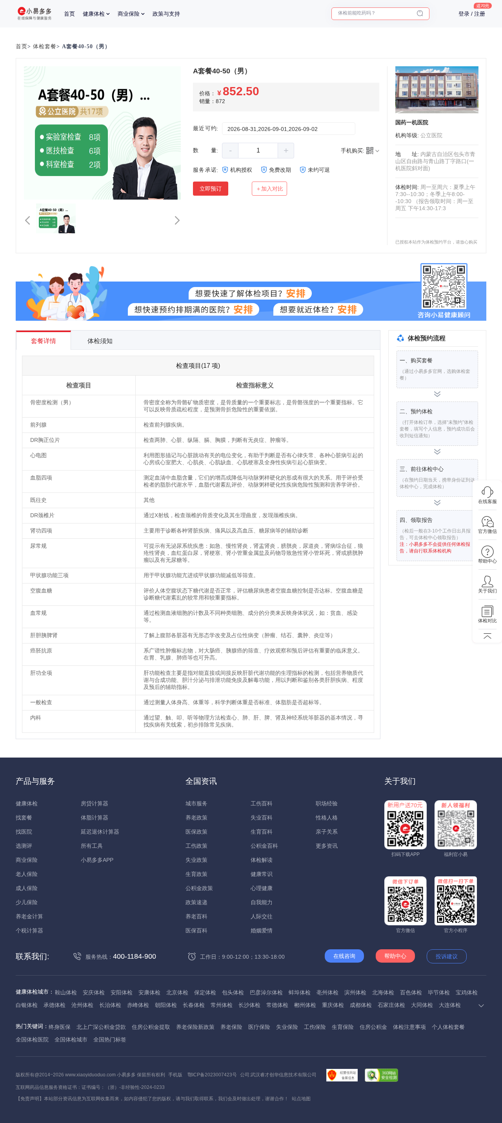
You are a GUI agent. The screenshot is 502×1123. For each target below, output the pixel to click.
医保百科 (196, 930)
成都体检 (361, 1005)
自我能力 (262, 902)
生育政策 (196, 874)
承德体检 (54, 1005)
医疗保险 (259, 1027)
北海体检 (383, 992)
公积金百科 (264, 846)
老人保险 (27, 874)
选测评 (24, 846)
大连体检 (450, 1005)
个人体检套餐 (448, 1027)
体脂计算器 (94, 817)
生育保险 (343, 1027)
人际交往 (262, 916)
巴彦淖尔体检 (266, 992)
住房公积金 (373, 1027)
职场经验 (327, 803)
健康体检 (94, 14)
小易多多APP (97, 860)
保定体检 (205, 992)
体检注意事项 (409, 1027)
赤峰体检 (138, 1005)
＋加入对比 (269, 188)
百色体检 (411, 992)
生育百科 (262, 832)
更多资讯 (327, 846)
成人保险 (27, 888)
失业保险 (287, 1027)
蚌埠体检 (300, 992)
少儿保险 (27, 902)
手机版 (175, 1075)
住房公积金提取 (151, 1027)
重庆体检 (333, 1005)
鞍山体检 (66, 992)
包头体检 (233, 992)
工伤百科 (262, 803)
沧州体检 (82, 1005)
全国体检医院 (32, 1039)
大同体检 (422, 1005)
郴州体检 (305, 1005)
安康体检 (149, 992)
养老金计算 (29, 916)
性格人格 (327, 817)
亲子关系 (327, 832)
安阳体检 (122, 992)
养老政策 (196, 817)
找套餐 (24, 817)
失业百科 (262, 817)
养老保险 (231, 1027)
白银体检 (27, 1005)
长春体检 (194, 1005)
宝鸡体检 (467, 992)
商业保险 (129, 14)
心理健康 (262, 888)
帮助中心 (395, 956)
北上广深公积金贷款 (101, 1027)
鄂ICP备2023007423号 (212, 1075)
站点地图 (301, 1098)
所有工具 (92, 846)
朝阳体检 (166, 1005)
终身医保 (60, 1027)
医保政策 (196, 832)
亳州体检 (327, 992)
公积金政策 (199, 888)
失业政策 (196, 860)
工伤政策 (196, 846)
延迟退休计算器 (100, 832)
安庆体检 (94, 992)
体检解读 (262, 860)
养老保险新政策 (195, 1027)
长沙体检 (249, 1005)
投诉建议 (447, 956)
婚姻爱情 (262, 930)
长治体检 (110, 1005)
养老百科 (196, 916)
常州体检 (222, 1005)
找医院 (24, 832)
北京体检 (177, 992)
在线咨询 (344, 956)
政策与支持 (166, 14)
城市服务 (196, 803)
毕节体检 (439, 992)
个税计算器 (29, 930)
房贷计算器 (94, 803)
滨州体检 (355, 992)
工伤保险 (315, 1027)
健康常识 (262, 874)
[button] (27, 220)
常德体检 (277, 1005)
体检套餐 (44, 46)
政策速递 (196, 902)
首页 (69, 14)
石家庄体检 (391, 1005)
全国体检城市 (71, 1039)
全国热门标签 (109, 1039)
